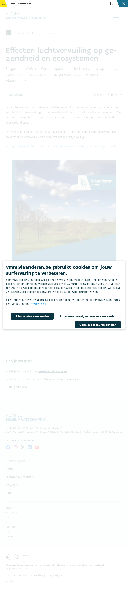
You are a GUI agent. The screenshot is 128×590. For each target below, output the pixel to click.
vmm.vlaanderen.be (20, 3)
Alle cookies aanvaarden (32, 316)
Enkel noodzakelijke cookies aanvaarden (88, 316)
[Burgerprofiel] (112, 3)
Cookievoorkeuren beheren (98, 325)
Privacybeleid (38, 304)
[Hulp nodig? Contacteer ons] (124, 3)
